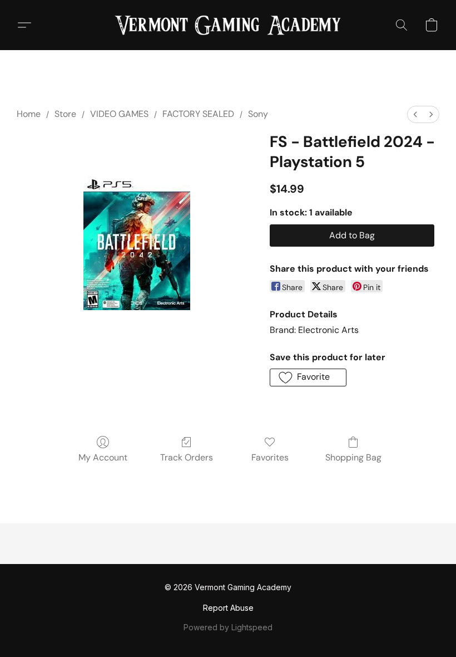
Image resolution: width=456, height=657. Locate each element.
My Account (102, 457)
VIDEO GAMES (119, 114)
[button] (228, 25)
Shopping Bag (353, 457)
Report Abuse (228, 607)
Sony (258, 114)
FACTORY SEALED (198, 114)
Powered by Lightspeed (228, 627)
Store (65, 114)
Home (29, 114)
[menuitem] (415, 114)
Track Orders (186, 457)
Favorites (270, 457)
